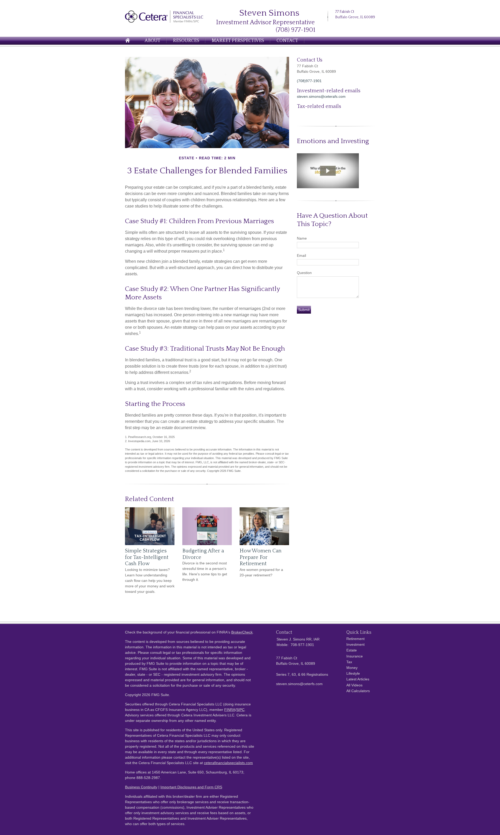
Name (302, 238)
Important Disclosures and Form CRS (191, 787)
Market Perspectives (238, 40)
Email (301, 255)
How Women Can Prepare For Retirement (261, 557)
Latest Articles (357, 679)
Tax (349, 662)
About (152, 40)
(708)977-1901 (309, 81)
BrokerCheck (242, 632)
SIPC (240, 710)
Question (304, 273)
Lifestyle (353, 673)
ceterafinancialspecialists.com (228, 763)
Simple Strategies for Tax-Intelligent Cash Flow (146, 557)
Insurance (354, 656)
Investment (355, 644)
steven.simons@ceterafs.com (321, 96)
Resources (186, 40)
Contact (287, 40)
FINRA (229, 710)
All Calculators (358, 691)
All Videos (354, 685)
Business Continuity (141, 787)
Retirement (355, 639)
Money (352, 668)
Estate (351, 650)
